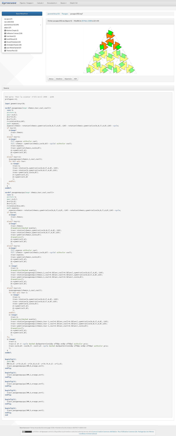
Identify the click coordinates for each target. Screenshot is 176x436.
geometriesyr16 (54, 14)
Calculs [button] (39, 3)
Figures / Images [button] (26, 3)
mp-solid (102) (9, 22)
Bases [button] (63, 3)
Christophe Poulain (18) (13, 45)
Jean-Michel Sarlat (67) (13, 48)
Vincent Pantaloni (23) (13, 42)
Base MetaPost (22, 14)
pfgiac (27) (7, 28)
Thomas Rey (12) (11, 51)
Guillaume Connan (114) (14, 33)
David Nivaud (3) (11, 39)
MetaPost (59, 79)
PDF (75, 79)
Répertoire (68, 79)
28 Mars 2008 (87, 21)
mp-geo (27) (8, 19)
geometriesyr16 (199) (11, 25)
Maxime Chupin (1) (12, 30)
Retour (51, 79)
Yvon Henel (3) (11, 36)
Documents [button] (51, 3)
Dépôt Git (74, 3)
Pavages (65, 14)
